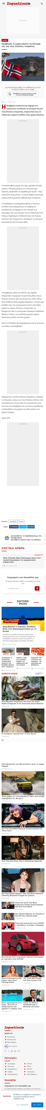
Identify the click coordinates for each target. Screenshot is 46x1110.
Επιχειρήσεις (12, 1069)
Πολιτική (11, 1066)
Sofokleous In (18, 4)
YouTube (12, 1051)
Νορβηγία (13, 521)
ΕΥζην (29, 1066)
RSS (18, 1051)
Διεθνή (5, 40)
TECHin (29, 1064)
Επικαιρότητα (38, 555)
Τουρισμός (30, 1072)
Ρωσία (21, 521)
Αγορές (10, 1072)
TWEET (24, 527)
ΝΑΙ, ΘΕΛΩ (37, 1105)
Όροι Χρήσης (11, 1042)
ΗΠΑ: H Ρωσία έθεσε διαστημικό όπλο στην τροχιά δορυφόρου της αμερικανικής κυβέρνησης (22, 560)
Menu (4, 3)
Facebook (6, 1051)
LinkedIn (15, 1051)
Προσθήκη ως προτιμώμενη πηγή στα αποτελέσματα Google (24, 94)
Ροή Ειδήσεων (32, 1074)
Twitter (9, 1051)
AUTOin (29, 1069)
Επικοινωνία (11, 1040)
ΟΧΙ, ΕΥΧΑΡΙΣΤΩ (22, 1105)
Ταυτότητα (11, 1037)
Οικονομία (11, 1064)
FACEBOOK (15, 527)
